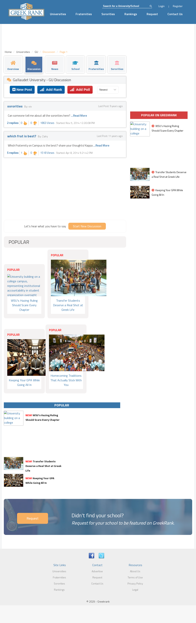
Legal (135, 590)
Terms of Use (135, 577)
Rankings (130, 14)
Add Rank (53, 90)
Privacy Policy (135, 583)
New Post (24, 90)
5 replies (13, 153)
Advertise (97, 571)
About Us (135, 571)
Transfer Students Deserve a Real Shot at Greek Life (43, 465)
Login (161, 6)
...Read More (79, 115)
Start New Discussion (87, 226)
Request (152, 14)
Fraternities (84, 14)
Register (178, 6)
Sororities (108, 14)
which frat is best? (22, 136)
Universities (58, 14)
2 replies (13, 123)
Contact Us (175, 14)
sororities (15, 106)
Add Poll (82, 90)
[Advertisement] (65, 188)
